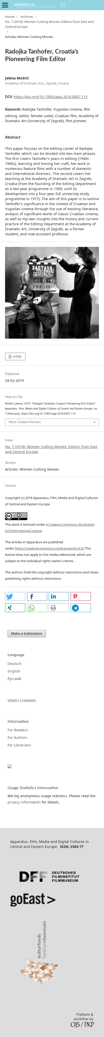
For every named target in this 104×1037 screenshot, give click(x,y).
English (14, 671)
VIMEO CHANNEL (22, 700)
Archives (26, 16)
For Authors (17, 737)
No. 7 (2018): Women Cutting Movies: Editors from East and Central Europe (49, 24)
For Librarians (19, 745)
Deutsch (14, 663)
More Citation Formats (25, 422)
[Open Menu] (5, 5)
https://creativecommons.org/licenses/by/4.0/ (50, 548)
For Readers (18, 730)
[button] (15, 596)
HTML (17, 356)
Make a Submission (26, 633)
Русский (14, 678)
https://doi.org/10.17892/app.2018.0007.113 (50, 96)
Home (9, 16)
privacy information (24, 802)
